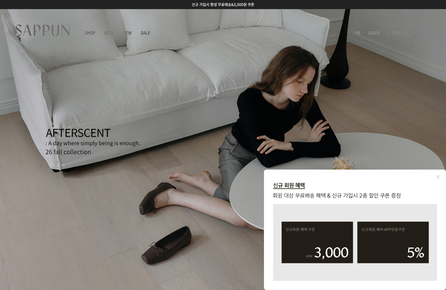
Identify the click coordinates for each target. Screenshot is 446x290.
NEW (127, 33)
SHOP (90, 33)
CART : (423, 33)
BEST (109, 33)
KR (357, 33)
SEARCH (399, 33)
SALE (145, 33)
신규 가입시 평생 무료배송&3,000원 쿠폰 (223, 4)
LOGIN (374, 33)
